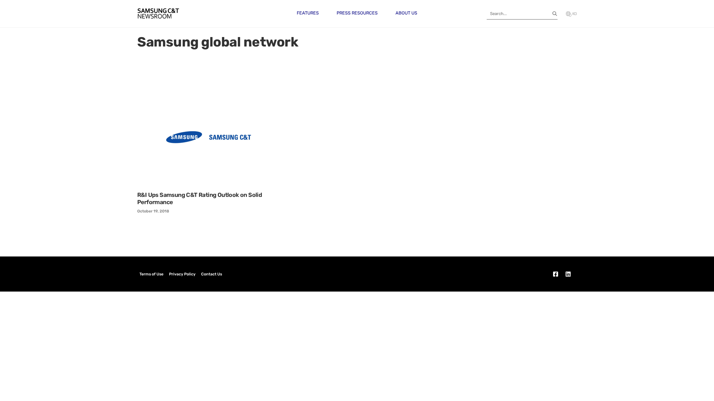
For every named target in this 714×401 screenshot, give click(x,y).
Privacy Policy (182, 274)
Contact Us (211, 274)
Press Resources (357, 13)
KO (574, 13)
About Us (406, 13)
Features (308, 13)
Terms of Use (151, 274)
